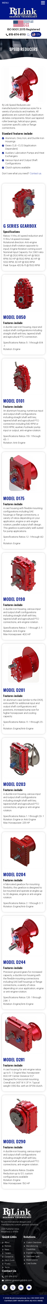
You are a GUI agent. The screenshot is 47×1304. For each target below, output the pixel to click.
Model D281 (14, 1059)
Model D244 (14, 962)
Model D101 (13, 401)
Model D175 (13, 498)
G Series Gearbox (19, 226)
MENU (5, 3)
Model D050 (14, 317)
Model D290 (14, 1141)
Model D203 (14, 784)
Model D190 (14, 599)
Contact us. (36, 173)
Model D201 (14, 690)
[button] (43, 3)
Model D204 (14, 874)
